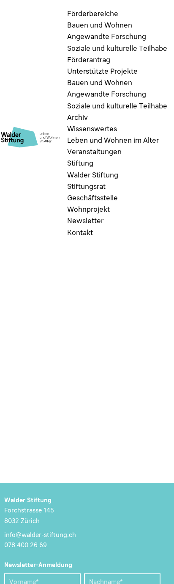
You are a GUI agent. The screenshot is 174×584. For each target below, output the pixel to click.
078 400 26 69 (25, 545)
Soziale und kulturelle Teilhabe (117, 49)
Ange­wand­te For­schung (106, 37)
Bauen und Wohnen (99, 25)
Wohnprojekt (88, 209)
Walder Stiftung (92, 175)
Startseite (20, 166)
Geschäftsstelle (92, 198)
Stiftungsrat (86, 187)
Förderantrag (88, 60)
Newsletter (85, 221)
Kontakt (80, 233)
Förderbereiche (92, 14)
